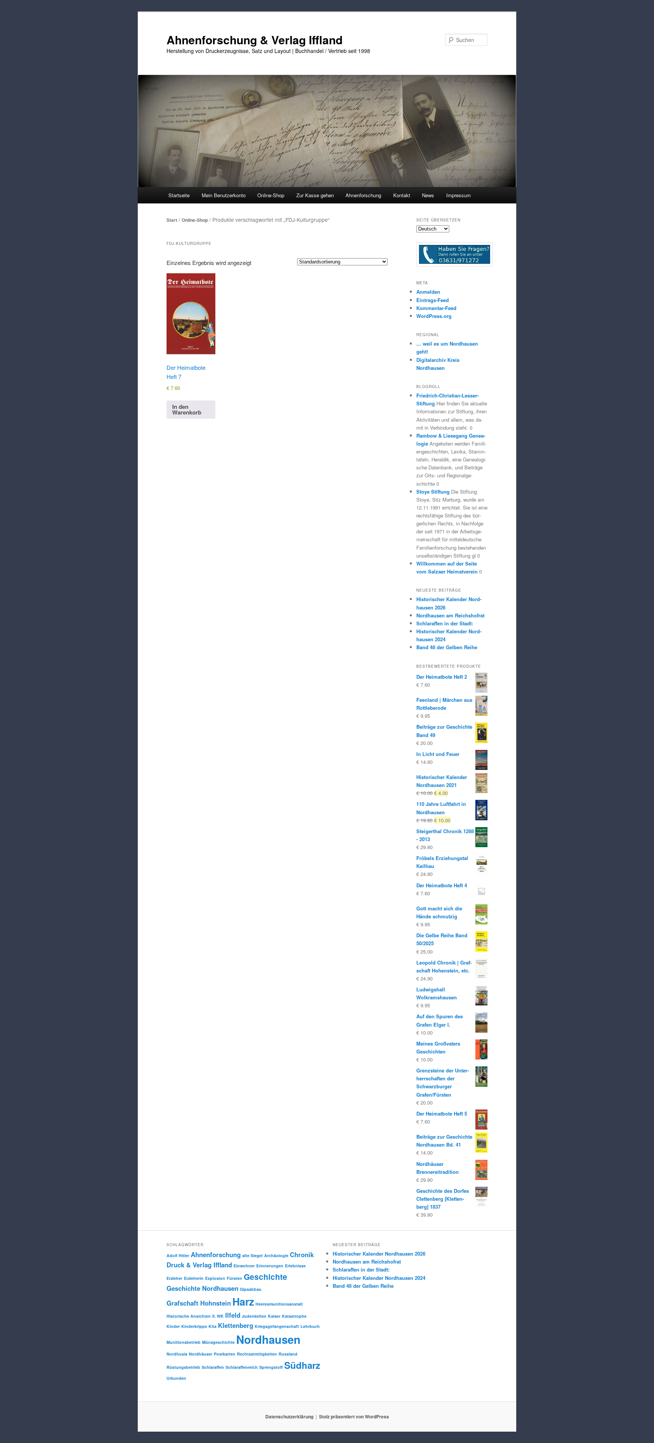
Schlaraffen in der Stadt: (444, 623)
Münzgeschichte (218, 1342)
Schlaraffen (213, 1367)
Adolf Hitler (178, 1255)
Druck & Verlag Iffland (199, 1264)
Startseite (179, 195)
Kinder (173, 1326)
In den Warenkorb (186, 409)
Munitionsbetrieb (184, 1342)
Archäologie (276, 1255)
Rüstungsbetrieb (183, 1367)
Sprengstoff (271, 1367)
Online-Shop (195, 220)
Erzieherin (194, 1278)
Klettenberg (235, 1325)
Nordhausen (268, 1339)
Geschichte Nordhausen (202, 1288)
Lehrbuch (310, 1326)
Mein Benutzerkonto (224, 195)
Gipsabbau (251, 1289)
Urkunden (176, 1378)
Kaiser (274, 1316)
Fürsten (234, 1278)
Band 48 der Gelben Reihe (446, 647)
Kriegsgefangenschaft (277, 1326)
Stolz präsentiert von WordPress (354, 1416)
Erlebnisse (295, 1265)
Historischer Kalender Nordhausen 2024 (379, 1277)
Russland (288, 1354)
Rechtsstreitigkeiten (257, 1354)
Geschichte (265, 1276)
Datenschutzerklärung (289, 1416)
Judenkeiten (254, 1316)
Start (172, 220)
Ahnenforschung (216, 1254)
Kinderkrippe (194, 1326)
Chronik (302, 1254)
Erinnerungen (269, 1265)
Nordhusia (177, 1354)
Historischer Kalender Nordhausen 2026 (379, 1253)
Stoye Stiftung (433, 491)
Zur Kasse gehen (315, 195)
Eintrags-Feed (432, 300)
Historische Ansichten (189, 1316)
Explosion (215, 1278)
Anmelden (428, 291)
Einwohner (244, 1265)
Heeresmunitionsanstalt (279, 1304)
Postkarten (224, 1354)
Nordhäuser (200, 1354)
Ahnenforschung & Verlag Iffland (255, 39)
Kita (212, 1326)
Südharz (302, 1365)
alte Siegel (252, 1255)
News (428, 195)
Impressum (458, 195)
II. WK (218, 1316)
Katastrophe (294, 1316)
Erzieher (174, 1278)
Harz (243, 1301)
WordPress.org (434, 315)
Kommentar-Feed (436, 308)
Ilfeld (232, 1315)
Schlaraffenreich (242, 1367)
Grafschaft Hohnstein (199, 1302)
